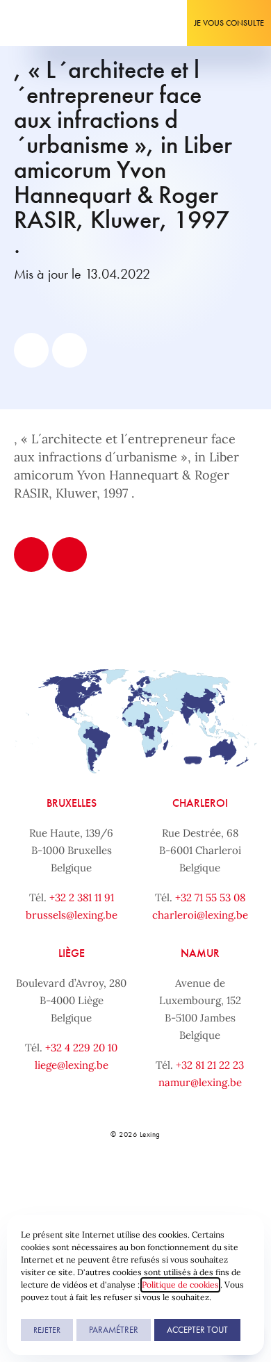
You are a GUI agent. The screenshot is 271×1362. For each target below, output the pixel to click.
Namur (200, 953)
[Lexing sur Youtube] (181, 1182)
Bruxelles (72, 803)
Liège (71, 953)
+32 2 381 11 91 (81, 897)
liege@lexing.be (71, 1065)
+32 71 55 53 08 (210, 897)
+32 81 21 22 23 (210, 1065)
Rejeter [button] (46, 1330)
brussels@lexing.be (71, 914)
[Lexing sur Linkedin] (119, 1182)
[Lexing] (53, 23)
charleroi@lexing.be (200, 914)
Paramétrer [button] (113, 1330)
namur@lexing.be (200, 1082)
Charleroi (200, 803)
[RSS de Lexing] (211, 1182)
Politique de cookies (180, 1284)
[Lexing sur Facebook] (88, 1182)
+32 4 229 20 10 (81, 1047)
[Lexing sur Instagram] (149, 1182)
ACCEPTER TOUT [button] (197, 1330)
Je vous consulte (229, 22)
